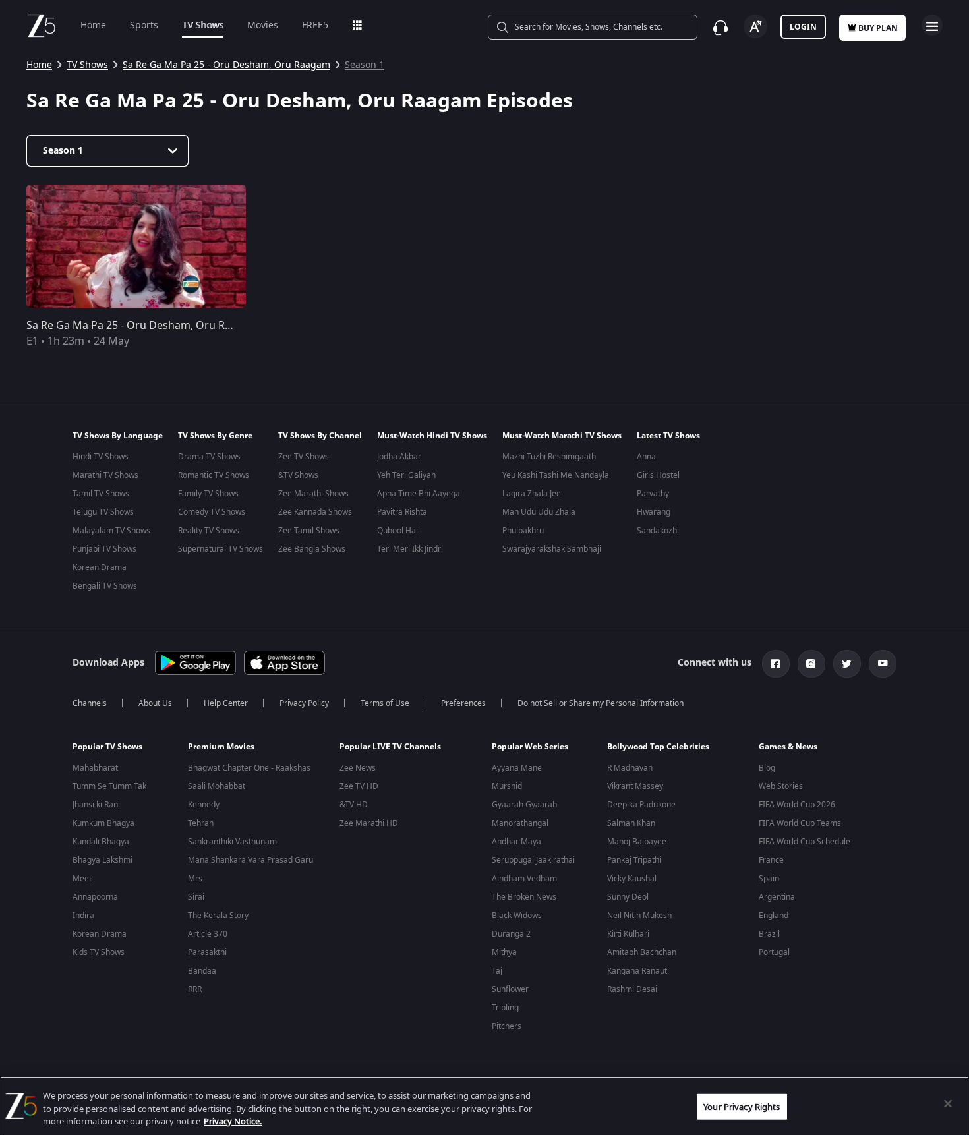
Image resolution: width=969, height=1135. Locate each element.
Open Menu (932, 25)
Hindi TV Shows (101, 457)
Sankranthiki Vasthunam (232, 842)
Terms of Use (385, 703)
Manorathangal (520, 823)
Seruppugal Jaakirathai (533, 860)
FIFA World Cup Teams (800, 823)
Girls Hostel (658, 475)
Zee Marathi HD (368, 823)
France (771, 860)
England (773, 915)
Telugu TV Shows (103, 512)
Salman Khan (631, 823)
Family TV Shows (208, 494)
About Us (155, 703)
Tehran (201, 823)
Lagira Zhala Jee (531, 494)
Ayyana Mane (517, 768)
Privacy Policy (304, 703)
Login (803, 27)
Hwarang (653, 512)
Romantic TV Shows (213, 475)
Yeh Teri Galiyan (406, 475)
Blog (767, 768)
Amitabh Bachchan (641, 952)
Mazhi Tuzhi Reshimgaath (549, 457)
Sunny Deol (628, 897)
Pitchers (506, 1026)
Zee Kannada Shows (315, 512)
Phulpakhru (523, 531)
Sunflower (510, 989)
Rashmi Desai (632, 989)
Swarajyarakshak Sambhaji (551, 549)
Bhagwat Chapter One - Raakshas (249, 768)
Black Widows (517, 915)
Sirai (196, 897)
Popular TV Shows (107, 747)
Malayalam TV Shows (111, 531)
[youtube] (882, 664)
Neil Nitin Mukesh (639, 915)
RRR (195, 989)
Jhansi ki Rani (96, 805)
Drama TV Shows (209, 457)
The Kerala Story (218, 915)
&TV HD (353, 805)
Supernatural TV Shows (220, 549)
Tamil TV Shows (101, 494)
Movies (262, 25)
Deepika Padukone (641, 805)
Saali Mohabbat (216, 786)
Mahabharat (95, 768)
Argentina (777, 897)
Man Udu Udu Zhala (538, 512)
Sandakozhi (658, 531)
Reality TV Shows (208, 531)
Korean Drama (100, 567)
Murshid (507, 786)
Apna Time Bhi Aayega (418, 494)
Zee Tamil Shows (308, 531)
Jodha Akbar (399, 457)
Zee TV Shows (303, 457)
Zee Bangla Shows (311, 549)
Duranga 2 (511, 934)
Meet (82, 879)
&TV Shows (298, 475)
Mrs (195, 879)
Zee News (357, 768)
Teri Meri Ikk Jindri (410, 549)
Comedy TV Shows (211, 512)
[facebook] (776, 664)
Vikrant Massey (635, 786)
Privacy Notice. (233, 1121)
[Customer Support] (720, 28)
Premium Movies (221, 747)
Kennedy (204, 805)
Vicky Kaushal (632, 879)
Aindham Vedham (524, 879)
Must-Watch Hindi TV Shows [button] (432, 436)
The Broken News (524, 897)
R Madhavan (630, 768)
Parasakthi (207, 952)
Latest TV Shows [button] (668, 436)
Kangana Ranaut (637, 971)
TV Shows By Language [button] (118, 436)
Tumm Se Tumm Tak (109, 786)
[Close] (947, 1103)
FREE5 (315, 25)
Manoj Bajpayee (636, 842)
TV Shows (202, 25)
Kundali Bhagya (101, 842)
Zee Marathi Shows (313, 494)
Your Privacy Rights (741, 1106)
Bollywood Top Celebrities (658, 747)
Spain (769, 879)
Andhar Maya (516, 842)
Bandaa (202, 971)
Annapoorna (95, 897)
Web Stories (781, 786)
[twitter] (847, 664)
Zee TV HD (358, 786)
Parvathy (653, 494)
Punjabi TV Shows (104, 549)
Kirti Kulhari (628, 934)
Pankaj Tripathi (634, 860)
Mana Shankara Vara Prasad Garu (250, 860)
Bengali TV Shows (105, 586)
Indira (83, 915)
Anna (646, 457)
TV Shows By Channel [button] (320, 436)
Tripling (505, 1008)
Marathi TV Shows (105, 475)
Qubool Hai (397, 531)
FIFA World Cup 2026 (797, 805)
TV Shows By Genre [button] (215, 436)
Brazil (769, 934)
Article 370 (207, 934)
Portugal (774, 952)
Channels (90, 703)
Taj (497, 971)
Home (93, 25)
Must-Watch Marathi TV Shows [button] (562, 436)
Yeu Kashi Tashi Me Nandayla (555, 475)
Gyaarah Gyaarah (524, 805)
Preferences (463, 703)
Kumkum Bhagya (103, 823)
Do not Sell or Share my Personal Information (600, 703)
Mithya (504, 952)
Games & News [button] (788, 747)
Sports (144, 25)
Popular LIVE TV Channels (390, 747)
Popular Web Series (530, 747)
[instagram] (811, 664)
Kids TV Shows (99, 952)
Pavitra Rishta (402, 512)
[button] (120, 750)
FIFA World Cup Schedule (804, 842)
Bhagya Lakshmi (102, 860)
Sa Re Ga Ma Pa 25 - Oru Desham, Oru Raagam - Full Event (170, 326)
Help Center (226, 703)
